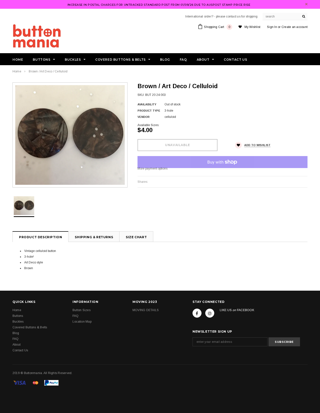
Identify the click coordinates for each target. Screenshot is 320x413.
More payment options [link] (153, 168)
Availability (147, 104)
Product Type (149, 110)
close (306, 4)
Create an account (295, 27)
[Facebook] (197, 313)
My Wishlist (252, 27)
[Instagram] (209, 313)
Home (16, 71)
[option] (70, 135)
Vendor (144, 116)
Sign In (272, 27)
